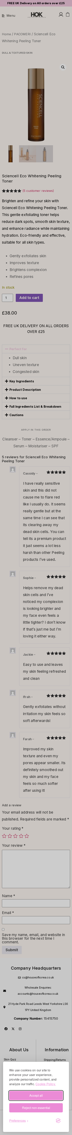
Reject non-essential (36, 1107)
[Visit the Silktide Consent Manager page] (58, 1120)
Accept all (36, 1095)
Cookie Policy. (46, 1084)
